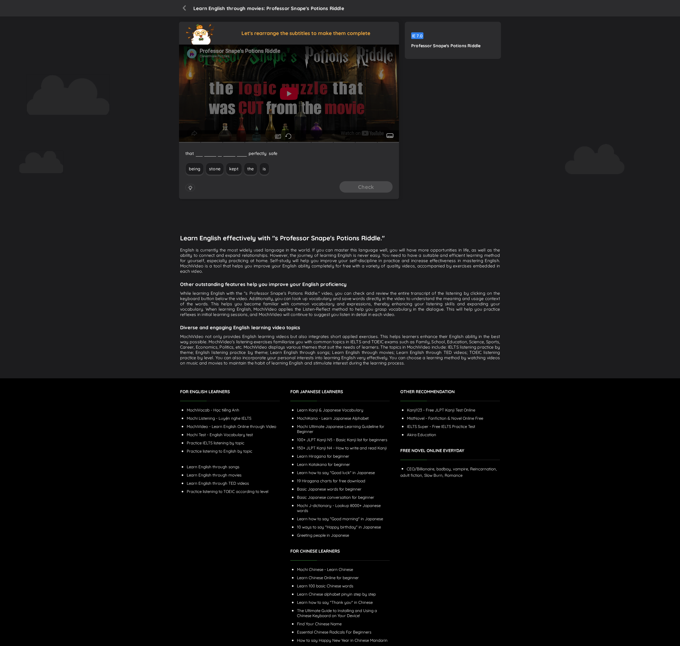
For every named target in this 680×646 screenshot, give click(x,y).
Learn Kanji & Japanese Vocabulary (330, 410)
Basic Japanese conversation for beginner (335, 497)
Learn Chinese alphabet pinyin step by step (336, 594)
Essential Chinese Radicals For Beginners (334, 632)
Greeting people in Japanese (323, 535)
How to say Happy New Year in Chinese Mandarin (342, 640)
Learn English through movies (214, 475)
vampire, (461, 468)
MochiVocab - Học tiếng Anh (213, 410)
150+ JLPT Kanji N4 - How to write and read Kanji (342, 447)
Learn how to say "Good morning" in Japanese (340, 518)
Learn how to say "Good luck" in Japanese (336, 472)
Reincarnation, (483, 468)
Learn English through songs (213, 466)
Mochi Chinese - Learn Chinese (325, 569)
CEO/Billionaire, (421, 468)
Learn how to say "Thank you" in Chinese (335, 602)
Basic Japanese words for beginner (329, 489)
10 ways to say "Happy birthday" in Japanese (339, 527)
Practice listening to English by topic (219, 451)
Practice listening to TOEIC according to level (227, 491)
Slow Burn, (433, 475)
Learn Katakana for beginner (323, 464)
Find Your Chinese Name (319, 623)
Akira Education (421, 434)
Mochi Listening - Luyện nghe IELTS (219, 418)
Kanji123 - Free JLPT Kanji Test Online (441, 410)
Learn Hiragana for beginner (323, 456)
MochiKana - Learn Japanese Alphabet (333, 418)
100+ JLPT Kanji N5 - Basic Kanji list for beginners (342, 439)
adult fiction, (411, 475)
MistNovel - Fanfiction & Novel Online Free (445, 418)
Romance (453, 475)
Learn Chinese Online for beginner (328, 577)
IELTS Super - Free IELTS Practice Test (441, 426)
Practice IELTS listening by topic (215, 442)
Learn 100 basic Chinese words (325, 585)
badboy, (444, 468)
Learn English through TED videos (218, 483)
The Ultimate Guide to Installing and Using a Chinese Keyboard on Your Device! (337, 613)
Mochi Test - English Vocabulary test (220, 434)
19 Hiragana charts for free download (331, 480)
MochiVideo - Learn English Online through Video (231, 426)
